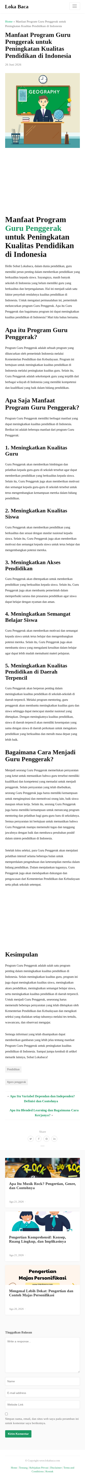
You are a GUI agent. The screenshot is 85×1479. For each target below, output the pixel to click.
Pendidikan (13, 1069)
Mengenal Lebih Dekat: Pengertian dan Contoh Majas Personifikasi (41, 1293)
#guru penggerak (16, 1081)
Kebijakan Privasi (38, 1467)
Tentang (23, 1467)
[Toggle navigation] (74, 6)
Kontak (49, 1471)
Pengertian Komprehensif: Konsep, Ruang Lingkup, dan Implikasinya (37, 1239)
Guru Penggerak (33, 228)
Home (9, 21)
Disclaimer (56, 1467)
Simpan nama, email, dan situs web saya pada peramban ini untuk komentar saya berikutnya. (42, 1421)
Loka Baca (16, 6)
